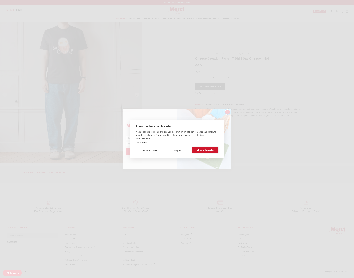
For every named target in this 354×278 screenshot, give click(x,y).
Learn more (141, 142)
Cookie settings (149, 150)
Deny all (177, 150)
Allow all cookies (205, 150)
